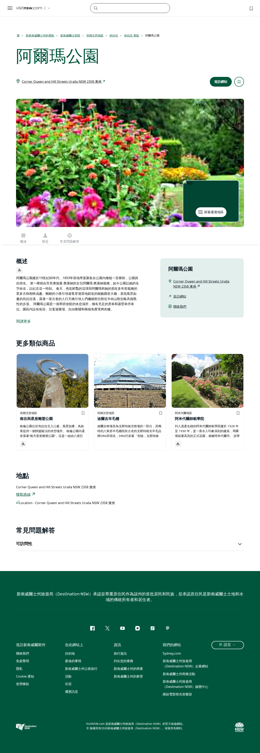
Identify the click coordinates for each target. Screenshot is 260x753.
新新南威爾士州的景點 (40, 35)
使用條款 (22, 684)
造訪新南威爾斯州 (30, 645)
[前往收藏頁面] (251, 8)
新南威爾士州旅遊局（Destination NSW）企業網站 (185, 663)
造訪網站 (220, 81)
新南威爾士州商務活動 (179, 674)
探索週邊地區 (214, 212)
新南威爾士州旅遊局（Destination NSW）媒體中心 (185, 684)
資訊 (117, 645)
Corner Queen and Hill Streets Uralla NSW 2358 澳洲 (62, 81)
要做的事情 (73, 661)
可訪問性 (24, 544)
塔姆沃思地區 (94, 35)
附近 (45, 241)
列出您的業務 (123, 661)
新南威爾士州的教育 (128, 676)
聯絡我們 (179, 306)
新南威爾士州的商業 (128, 668)
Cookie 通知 (25, 676)
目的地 (70, 653)
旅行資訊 (120, 653)
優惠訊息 (71, 691)
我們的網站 (172, 645)
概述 (23, 241)
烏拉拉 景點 (131, 35)
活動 (68, 676)
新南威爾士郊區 (70, 35)
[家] (29, 8)
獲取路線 (23, 495)
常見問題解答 (69, 241)
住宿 (68, 684)
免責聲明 (22, 661)
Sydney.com (172, 653)
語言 (227, 645)
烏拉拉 (113, 35)
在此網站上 (74, 645)
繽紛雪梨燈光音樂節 (177, 694)
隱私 (19, 668)
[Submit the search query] (95, 8)
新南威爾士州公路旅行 (81, 668)
